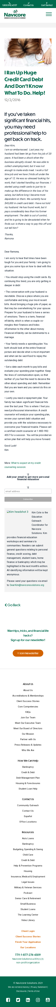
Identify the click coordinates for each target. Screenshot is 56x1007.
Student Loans (28, 909)
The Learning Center (28, 914)
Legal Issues (28, 882)
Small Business (28, 903)
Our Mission (28, 734)
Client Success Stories (28, 701)
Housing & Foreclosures (28, 783)
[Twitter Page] (18, 1000)
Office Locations (28, 821)
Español (28, 816)
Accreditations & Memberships (28, 695)
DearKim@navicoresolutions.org (27, 585)
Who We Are (28, 750)
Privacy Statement (39, 987)
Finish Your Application (28, 942)
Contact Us (28, 810)
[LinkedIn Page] (28, 1000)
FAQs (28, 712)
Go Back (13, 605)
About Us (28, 690)
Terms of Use (34, 991)
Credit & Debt (28, 772)
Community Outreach (28, 805)
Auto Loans (28, 838)
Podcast (28, 893)
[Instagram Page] (38, 1000)
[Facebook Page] (8, 1000)
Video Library (28, 920)
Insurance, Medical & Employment (28, 876)
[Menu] (49, 14)
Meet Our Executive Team (28, 723)
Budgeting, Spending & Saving (28, 849)
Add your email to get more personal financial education (28, 478)
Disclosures (21, 991)
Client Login (28, 931)
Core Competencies (28, 706)
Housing (28, 871)
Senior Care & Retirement (28, 898)
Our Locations (28, 947)
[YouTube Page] (48, 1000)
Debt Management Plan (28, 777)
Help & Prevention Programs (28, 865)
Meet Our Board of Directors (28, 728)
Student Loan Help (28, 788)
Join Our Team (28, 717)
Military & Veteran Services (28, 887)
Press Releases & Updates (28, 744)
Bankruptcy (28, 767)
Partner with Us (28, 739)
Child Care (28, 854)
